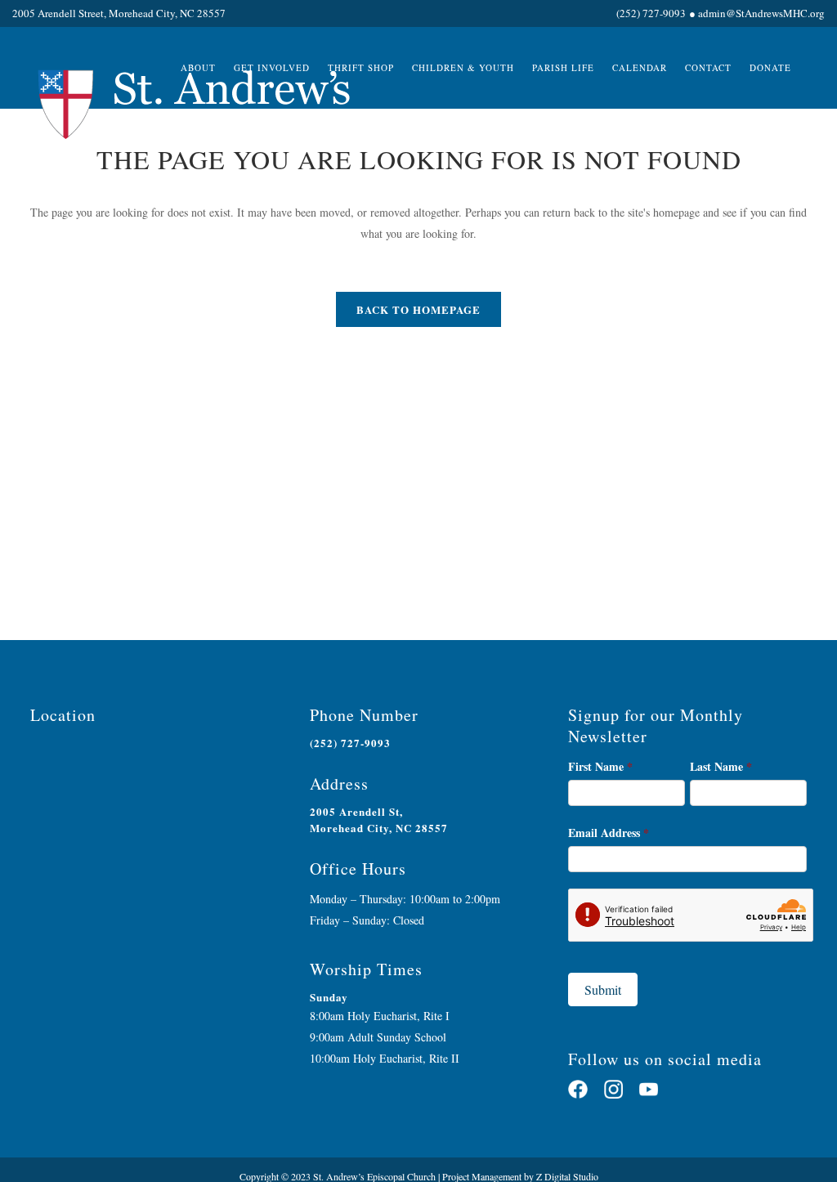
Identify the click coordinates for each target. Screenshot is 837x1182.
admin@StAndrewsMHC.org (761, 13)
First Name (600, 766)
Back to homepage (418, 309)
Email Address (608, 832)
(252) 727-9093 (651, 13)
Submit (602, 989)
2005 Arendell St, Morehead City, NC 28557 (379, 819)
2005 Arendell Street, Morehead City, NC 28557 (119, 13)
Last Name (721, 766)
